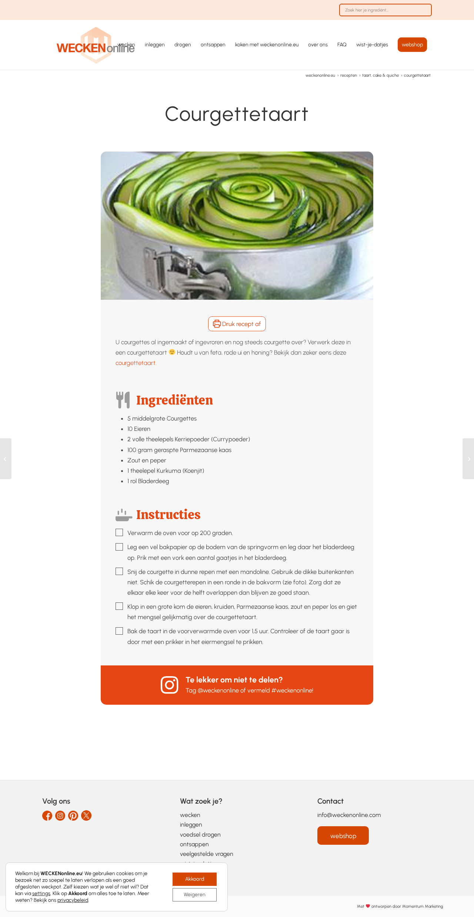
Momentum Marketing (422, 906)
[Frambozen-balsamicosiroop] (5, 458)
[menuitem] (384, 14)
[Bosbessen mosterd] (468, 458)
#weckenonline (291, 690)
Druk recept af (241, 324)
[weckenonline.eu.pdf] (96, 45)
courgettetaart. (136, 362)
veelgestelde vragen (206, 853)
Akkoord (194, 879)
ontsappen (194, 844)
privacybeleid (72, 900)
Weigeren (195, 894)
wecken (190, 814)
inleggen (191, 824)
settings (41, 893)
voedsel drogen (200, 834)
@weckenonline (218, 690)
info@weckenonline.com (349, 814)
